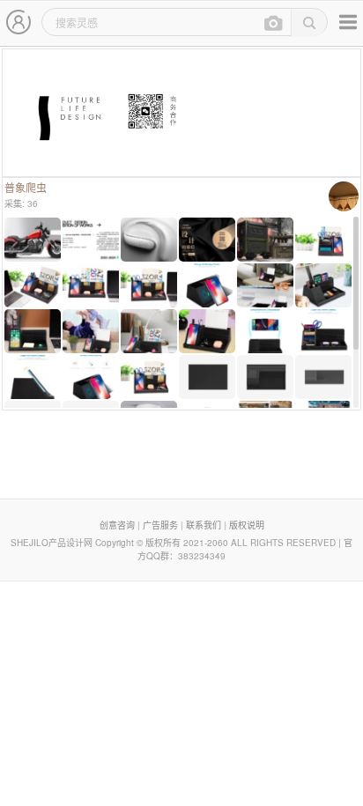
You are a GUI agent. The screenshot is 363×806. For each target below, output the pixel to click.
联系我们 (203, 525)
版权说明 (246, 525)
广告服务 (160, 525)
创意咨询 (117, 525)
